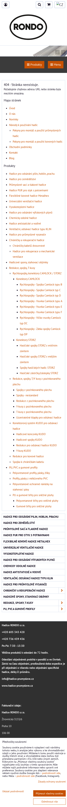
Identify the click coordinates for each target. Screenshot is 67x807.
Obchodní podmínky (20, 147)
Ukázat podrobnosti (13, 791)
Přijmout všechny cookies (49, 793)
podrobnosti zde (51, 773)
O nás (12, 113)
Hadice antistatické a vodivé (25, 223)
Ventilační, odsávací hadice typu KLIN (30, 229)
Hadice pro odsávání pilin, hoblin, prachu (32, 173)
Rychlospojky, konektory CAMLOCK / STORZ (37, 273)
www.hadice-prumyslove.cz (17, 685)
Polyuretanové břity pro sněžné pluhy (37, 500)
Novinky (13, 119)
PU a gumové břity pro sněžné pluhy (33, 495)
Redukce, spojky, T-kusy (22, 268)
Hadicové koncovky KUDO (31, 434)
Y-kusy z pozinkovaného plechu (33, 406)
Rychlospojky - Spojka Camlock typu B (41, 284)
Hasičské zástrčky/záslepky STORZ (39, 373)
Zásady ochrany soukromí (52, 781)
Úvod (12, 108)
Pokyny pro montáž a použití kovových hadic (38, 141)
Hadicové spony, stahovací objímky (28, 262)
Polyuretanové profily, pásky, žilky (31, 473)
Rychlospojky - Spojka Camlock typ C (40, 290)
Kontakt (13, 152)
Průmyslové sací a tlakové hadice (27, 184)
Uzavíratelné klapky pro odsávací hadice (38, 417)
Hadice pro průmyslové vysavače (27, 234)
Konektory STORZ (26, 340)
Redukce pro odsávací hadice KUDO (36, 445)
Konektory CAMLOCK (28, 279)
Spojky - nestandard (27, 395)
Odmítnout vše (49, 801)
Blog (11, 158)
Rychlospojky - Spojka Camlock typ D (40, 295)
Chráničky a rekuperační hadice (26, 240)
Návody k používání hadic (23, 125)
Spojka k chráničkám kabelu (28, 462)
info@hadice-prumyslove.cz (18, 679)
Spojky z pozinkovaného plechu (34, 390)
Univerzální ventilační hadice (25, 201)
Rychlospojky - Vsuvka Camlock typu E (41, 306)
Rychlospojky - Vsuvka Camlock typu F (41, 312)
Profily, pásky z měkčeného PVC (30, 478)
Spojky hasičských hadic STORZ (37, 367)
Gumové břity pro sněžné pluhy (33, 506)
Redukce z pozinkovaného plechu (35, 401)
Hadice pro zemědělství (22, 179)
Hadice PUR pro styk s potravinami (28, 190)
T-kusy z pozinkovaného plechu (33, 412)
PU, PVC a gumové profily (23, 467)
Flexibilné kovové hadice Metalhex (29, 195)
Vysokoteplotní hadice (21, 207)
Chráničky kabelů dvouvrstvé (29, 245)
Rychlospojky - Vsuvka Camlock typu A (41, 301)
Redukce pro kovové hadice (28, 456)
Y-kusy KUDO (23, 450)
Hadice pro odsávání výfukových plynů (30, 212)
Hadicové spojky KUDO (29, 439)
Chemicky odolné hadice (23, 218)
